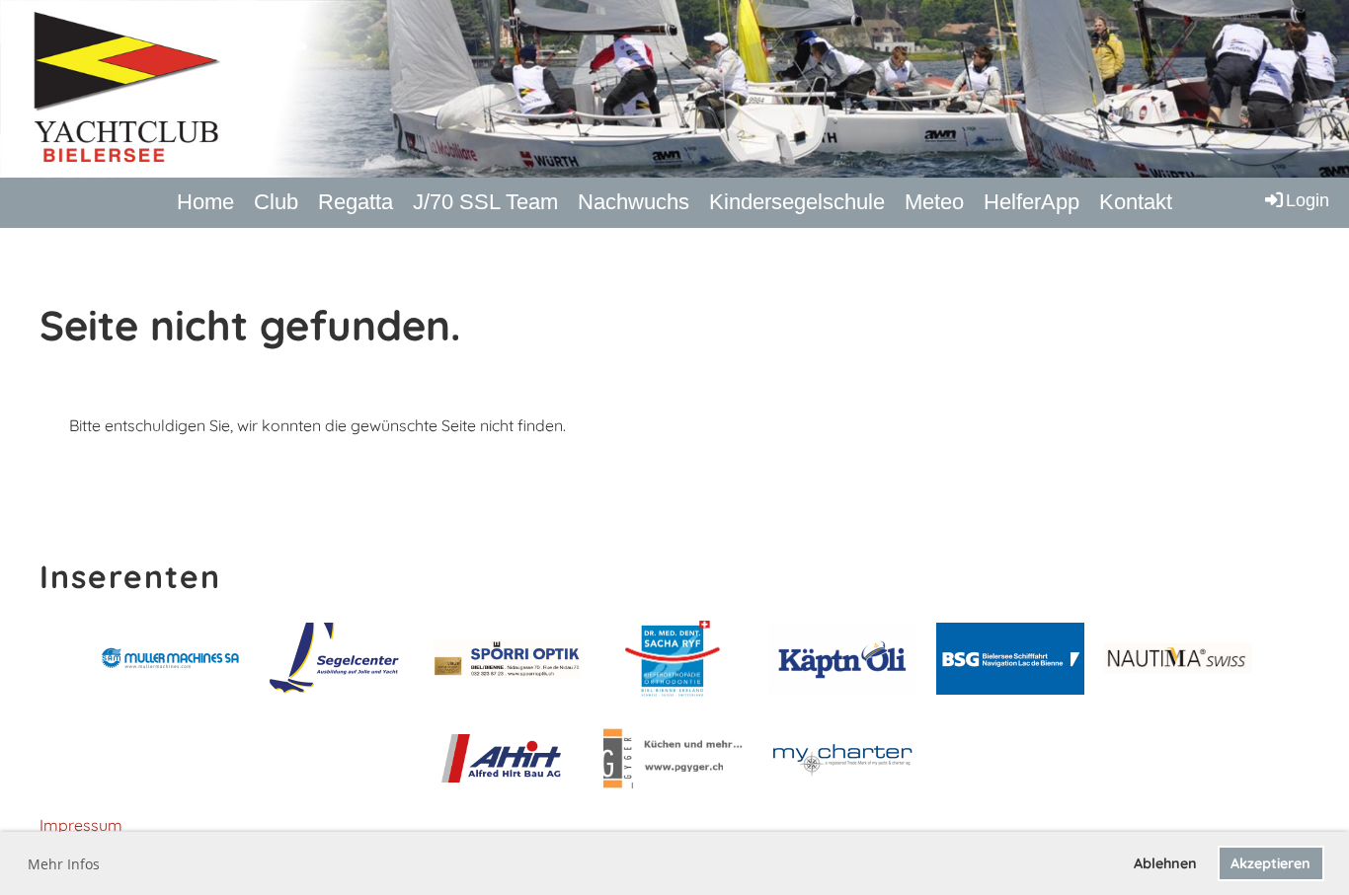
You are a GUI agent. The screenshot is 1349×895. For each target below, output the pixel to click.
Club (276, 201)
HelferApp (1031, 201)
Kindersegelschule (797, 201)
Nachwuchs (633, 201)
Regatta (355, 201)
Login (1307, 200)
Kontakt (1135, 201)
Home (205, 201)
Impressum (81, 825)
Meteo (934, 201)
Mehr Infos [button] (64, 864)
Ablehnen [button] (1165, 863)
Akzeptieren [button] (1270, 863)
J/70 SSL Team (485, 201)
